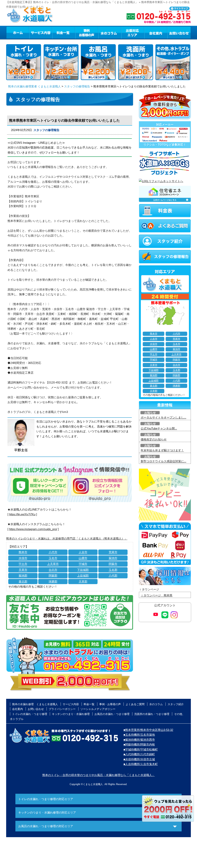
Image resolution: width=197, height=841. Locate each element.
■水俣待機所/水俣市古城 (139, 759)
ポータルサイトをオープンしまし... (163, 417)
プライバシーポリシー (62, 709)
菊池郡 (23, 575)
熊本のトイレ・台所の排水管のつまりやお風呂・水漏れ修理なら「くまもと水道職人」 (98, 775)
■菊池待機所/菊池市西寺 (139, 739)
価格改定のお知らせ (154, 439)
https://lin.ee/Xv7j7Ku (22, 514)
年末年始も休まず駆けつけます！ (162, 450)
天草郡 (83, 581)
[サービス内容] (33, 32)
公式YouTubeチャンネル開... (159, 428)
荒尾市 (113, 552)
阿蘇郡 (53, 575)
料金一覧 (63, 32)
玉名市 (53, 558)
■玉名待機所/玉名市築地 (139, 734)
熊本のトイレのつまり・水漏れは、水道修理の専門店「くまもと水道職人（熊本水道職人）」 (66, 538)
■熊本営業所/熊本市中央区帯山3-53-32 (148, 729)
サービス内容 (40, 32)
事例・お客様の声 (86, 32)
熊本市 (23, 552)
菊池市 (113, 558)
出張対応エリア (132, 32)
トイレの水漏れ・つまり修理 (29, 714)
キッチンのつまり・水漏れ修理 (71, 714)
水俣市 (23, 558)
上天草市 (53, 563)
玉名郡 (113, 569)
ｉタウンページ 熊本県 (156, 595)
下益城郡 (83, 569)
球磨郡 (53, 581)
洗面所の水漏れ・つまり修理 (151, 714)
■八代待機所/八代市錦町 (139, 754)
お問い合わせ (179, 32)
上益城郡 (83, 575)
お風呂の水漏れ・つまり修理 (111, 714)
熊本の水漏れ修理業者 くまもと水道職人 (34, 86)
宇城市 (83, 563)
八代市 (53, 552)
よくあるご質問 (135, 704)
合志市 (53, 569)
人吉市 (83, 552)
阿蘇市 (113, 563)
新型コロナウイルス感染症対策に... (163, 461)
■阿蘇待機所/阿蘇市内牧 (139, 744)
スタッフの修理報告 (77, 86)
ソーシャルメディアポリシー (97, 709)
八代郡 (113, 575)
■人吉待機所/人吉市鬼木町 (141, 764)
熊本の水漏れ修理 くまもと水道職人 (35, 704)
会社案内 (155, 32)
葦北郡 (23, 581)
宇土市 (23, 563)
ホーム (17, 32)
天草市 (23, 569)
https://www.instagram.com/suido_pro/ (33, 529)
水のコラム (109, 32)
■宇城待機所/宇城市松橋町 (141, 749)
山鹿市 (83, 558)
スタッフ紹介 (176, 704)
